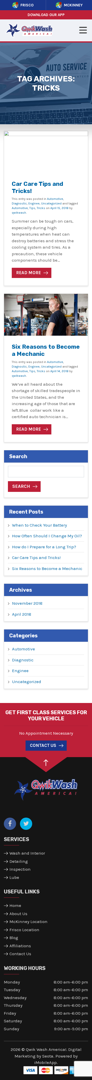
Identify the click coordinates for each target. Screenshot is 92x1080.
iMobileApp (45, 1062)
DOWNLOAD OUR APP (46, 15)
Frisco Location (24, 929)
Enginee (34, 203)
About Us (18, 913)
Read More (28, 272)
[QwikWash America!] (46, 789)
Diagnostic (19, 203)
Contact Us (43, 745)
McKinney (73, 5)
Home (15, 905)
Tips (32, 208)
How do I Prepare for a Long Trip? (44, 546)
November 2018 (27, 603)
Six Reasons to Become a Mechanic (46, 350)
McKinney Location (28, 921)
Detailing (18, 861)
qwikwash (19, 212)
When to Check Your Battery (39, 525)
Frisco (26, 5)
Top (46, 764)
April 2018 (21, 614)
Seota (47, 1056)
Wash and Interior (27, 853)
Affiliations (20, 945)
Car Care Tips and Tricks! (37, 187)
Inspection (20, 869)
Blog (13, 937)
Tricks (41, 208)
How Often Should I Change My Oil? (47, 535)
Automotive (55, 199)
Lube (14, 877)
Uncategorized (51, 203)
